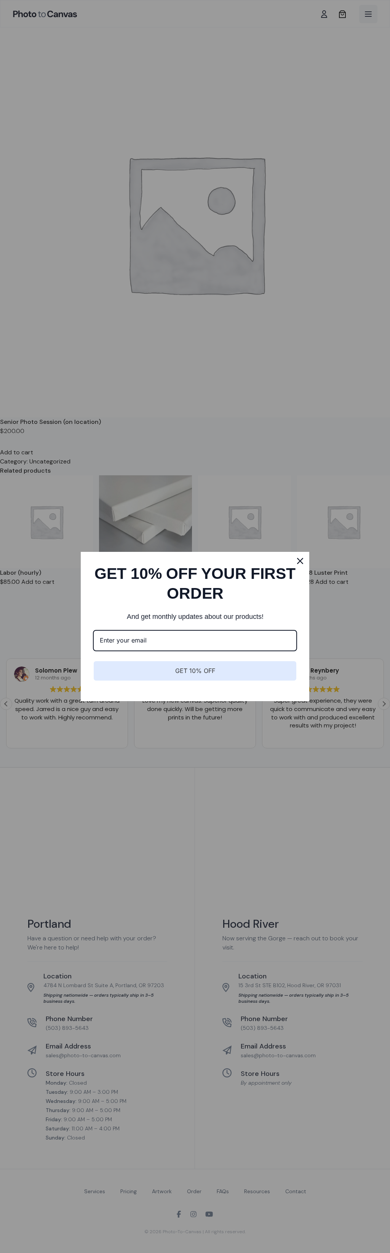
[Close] (300, 561)
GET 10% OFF (195, 670)
